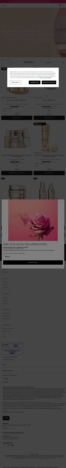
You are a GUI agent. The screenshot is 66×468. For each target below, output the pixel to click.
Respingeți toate (35, 82)
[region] (33, 77)
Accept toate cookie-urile (49, 82)
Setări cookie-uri (16, 82)
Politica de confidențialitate (45, 77)
